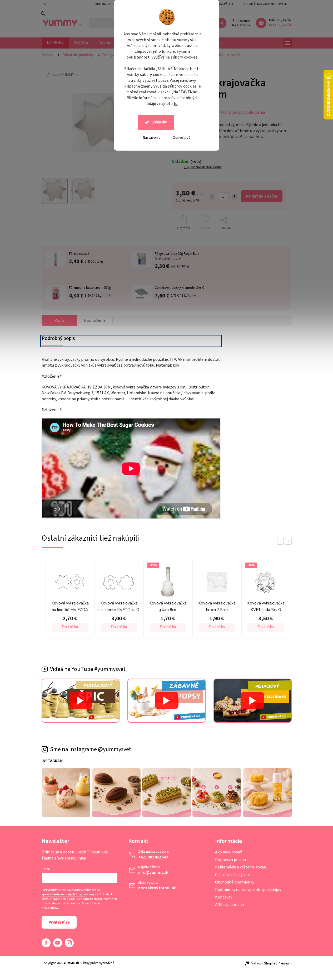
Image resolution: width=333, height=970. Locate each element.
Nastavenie (152, 137)
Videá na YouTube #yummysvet (88, 669)
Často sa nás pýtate (232, 875)
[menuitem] (55, 43)
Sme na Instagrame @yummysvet (90, 749)
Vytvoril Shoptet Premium (271, 963)
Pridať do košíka (261, 196)
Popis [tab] (59, 320)
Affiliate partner (229, 904)
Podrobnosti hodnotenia (242, 112)
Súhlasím (159, 122)
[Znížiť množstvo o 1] (212, 196)
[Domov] (49, 55)
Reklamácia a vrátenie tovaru (265, 4)
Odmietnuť (181, 137)
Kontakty (223, 897)
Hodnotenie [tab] (95, 320)
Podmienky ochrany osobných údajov (248, 889)
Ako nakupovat (107, 4)
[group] (68, 600)
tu (176, 104)
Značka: (62, 75)
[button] (70, 627)
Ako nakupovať (228, 852)
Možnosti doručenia (206, 167)
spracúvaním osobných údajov (64, 894)
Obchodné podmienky (234, 882)
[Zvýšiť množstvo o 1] (234, 196)
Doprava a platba (230, 860)
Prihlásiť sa (59, 922)
